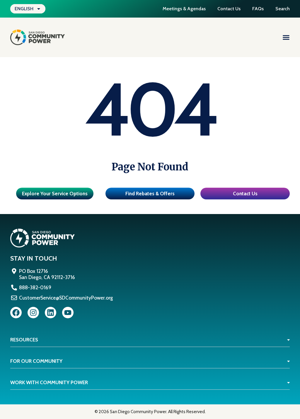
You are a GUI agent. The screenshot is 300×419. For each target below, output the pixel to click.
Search (282, 8)
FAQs (258, 8)
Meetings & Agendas (184, 8)
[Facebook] (16, 312)
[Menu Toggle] (286, 37)
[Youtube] (68, 312)
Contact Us (229, 8)
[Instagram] (33, 312)
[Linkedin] (50, 312)
